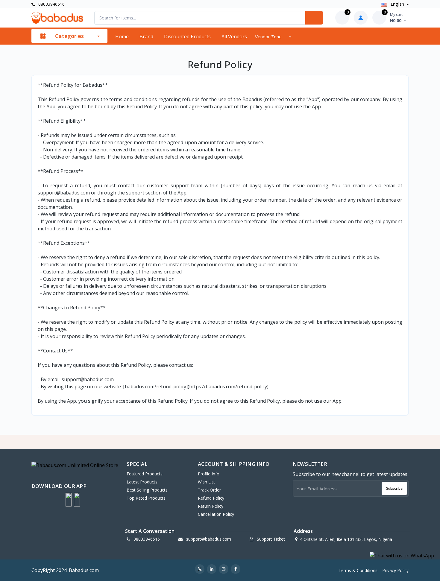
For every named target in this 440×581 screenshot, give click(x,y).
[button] (69, 500)
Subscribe (394, 488)
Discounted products (187, 36)
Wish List (206, 482)
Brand (146, 36)
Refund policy (211, 498)
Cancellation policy (216, 514)
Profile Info (208, 474)
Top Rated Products (146, 498)
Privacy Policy (395, 570)
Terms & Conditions (358, 570)
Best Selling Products (147, 490)
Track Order (209, 490)
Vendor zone (269, 36)
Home (122, 36)
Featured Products (145, 474)
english (397, 4)
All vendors (234, 36)
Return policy (210, 506)
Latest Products (142, 482)
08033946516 (51, 4)
